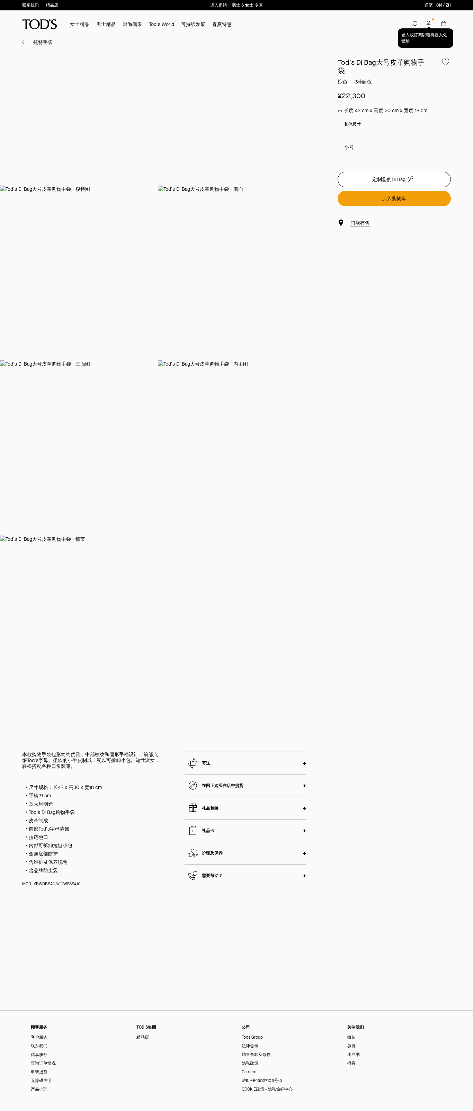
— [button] (355, 82)
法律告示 (250, 1046)
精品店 (52, 5)
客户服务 (39, 1037)
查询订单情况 (43, 1063)
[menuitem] (36, 42)
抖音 (351, 1063)
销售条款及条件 (256, 1054)
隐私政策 (250, 1063)
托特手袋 (43, 42)
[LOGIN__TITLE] (429, 23)
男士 (235, 5)
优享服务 (39, 1054)
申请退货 (39, 1072)
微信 (351, 1037)
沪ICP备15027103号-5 (262, 1080)
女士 (249, 5)
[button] (414, 23)
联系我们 (30, 5)
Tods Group (252, 1037)
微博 (351, 1046)
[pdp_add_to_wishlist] (445, 62)
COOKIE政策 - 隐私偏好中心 (267, 1089)
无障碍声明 (41, 1080)
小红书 (353, 1054)
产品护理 (39, 1089)
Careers (249, 1072)
